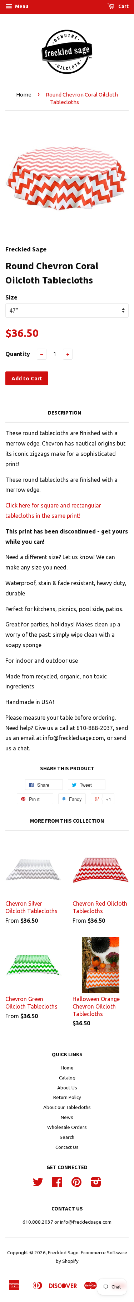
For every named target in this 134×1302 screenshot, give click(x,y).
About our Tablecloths (67, 1107)
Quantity (17, 354)
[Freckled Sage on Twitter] (38, 1184)
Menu (21, 6)
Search (67, 1137)
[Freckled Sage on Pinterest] (76, 1184)
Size (11, 297)
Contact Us (67, 1147)
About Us (67, 1087)
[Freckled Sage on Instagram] (95, 1184)
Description (64, 412)
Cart (123, 6)
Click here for (23, 505)
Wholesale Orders (67, 1127)
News (67, 1117)
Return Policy (67, 1097)
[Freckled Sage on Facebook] (57, 1184)
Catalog (67, 1077)
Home (23, 95)
